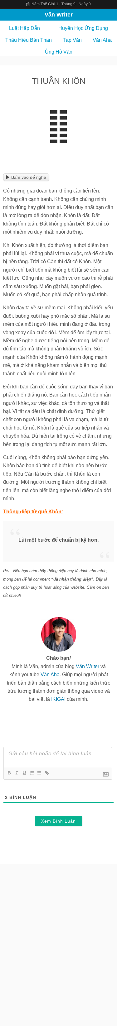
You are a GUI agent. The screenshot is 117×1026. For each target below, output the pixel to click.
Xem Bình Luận (58, 821)
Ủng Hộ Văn (58, 52)
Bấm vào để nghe (28, 177)
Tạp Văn (72, 40)
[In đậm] (9, 773)
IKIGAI (58, 699)
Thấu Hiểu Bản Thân (28, 40)
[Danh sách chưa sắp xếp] (39, 773)
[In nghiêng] (16, 773)
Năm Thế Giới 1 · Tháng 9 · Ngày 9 (61, 4)
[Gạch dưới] (24, 773)
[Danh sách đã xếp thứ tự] (31, 773)
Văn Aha (102, 40)
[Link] (46, 773)
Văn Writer (59, 15)
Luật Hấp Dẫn (24, 28)
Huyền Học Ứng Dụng (83, 28)
